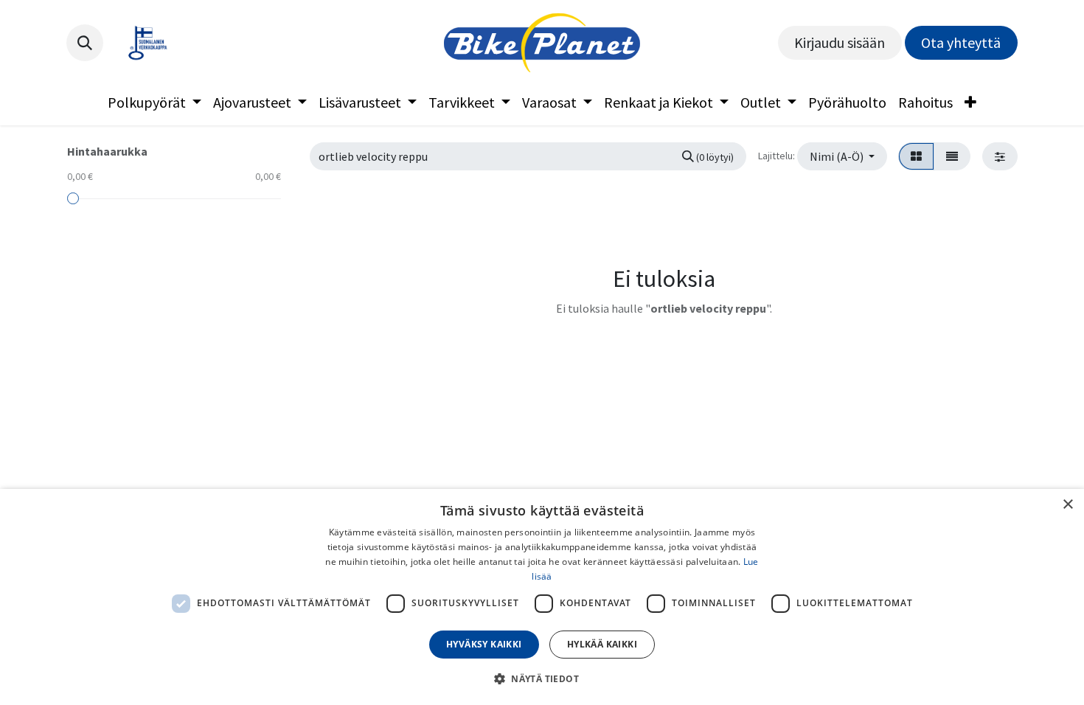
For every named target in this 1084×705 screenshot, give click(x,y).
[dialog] (542, 597)
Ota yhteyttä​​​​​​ (961, 42)
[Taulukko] (916, 156)
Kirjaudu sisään (839, 42)
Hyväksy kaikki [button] (484, 644)
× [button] (1067, 504)
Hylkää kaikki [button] (602, 644)
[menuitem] (154, 102)
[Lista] (952, 156)
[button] (84, 42)
